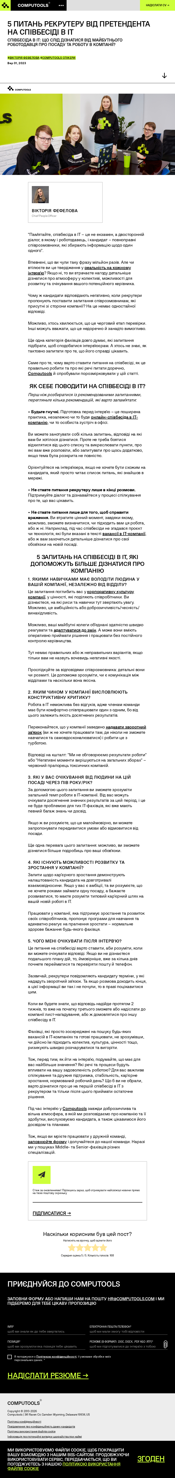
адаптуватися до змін (75, 629)
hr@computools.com (131, 1298)
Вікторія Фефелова (25, 57)
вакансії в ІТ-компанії (123, 533)
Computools (40, 373)
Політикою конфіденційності (56, 1356)
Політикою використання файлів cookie (63, 1466)
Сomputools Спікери (59, 57)
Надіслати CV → (157, 5)
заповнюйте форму (47, 1141)
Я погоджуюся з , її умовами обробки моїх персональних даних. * (62, 1358)
